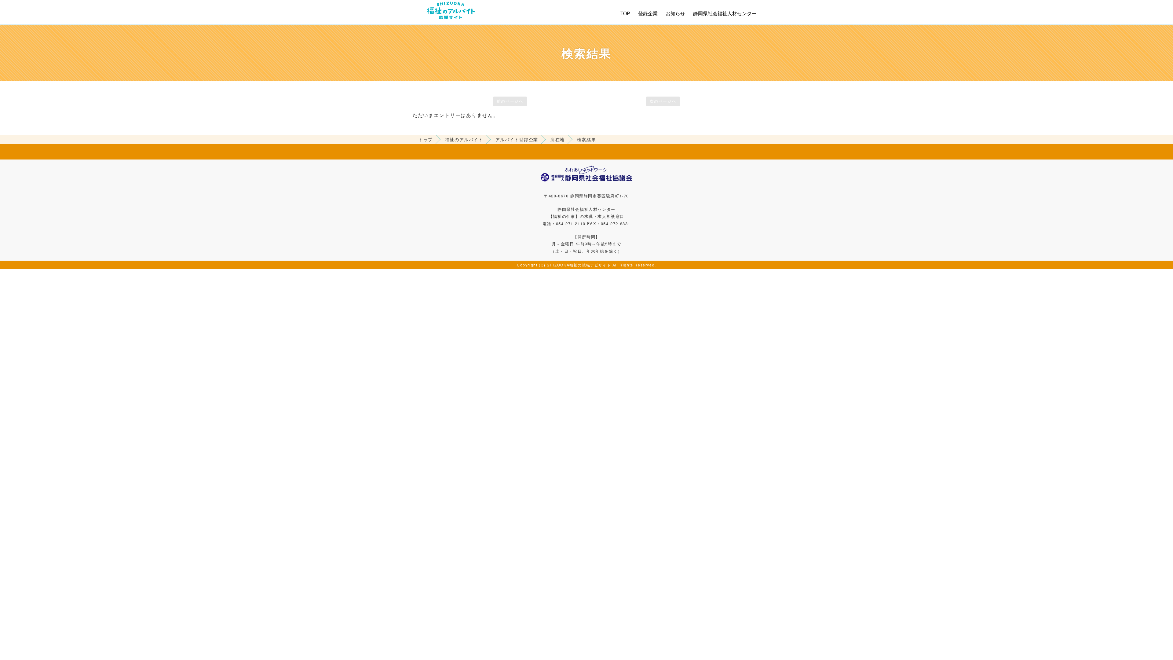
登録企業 (648, 13)
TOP (625, 13)
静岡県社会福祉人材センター (725, 13)
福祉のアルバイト (464, 139)
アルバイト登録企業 (516, 139)
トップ (425, 139)
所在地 (557, 139)
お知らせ (675, 13)
